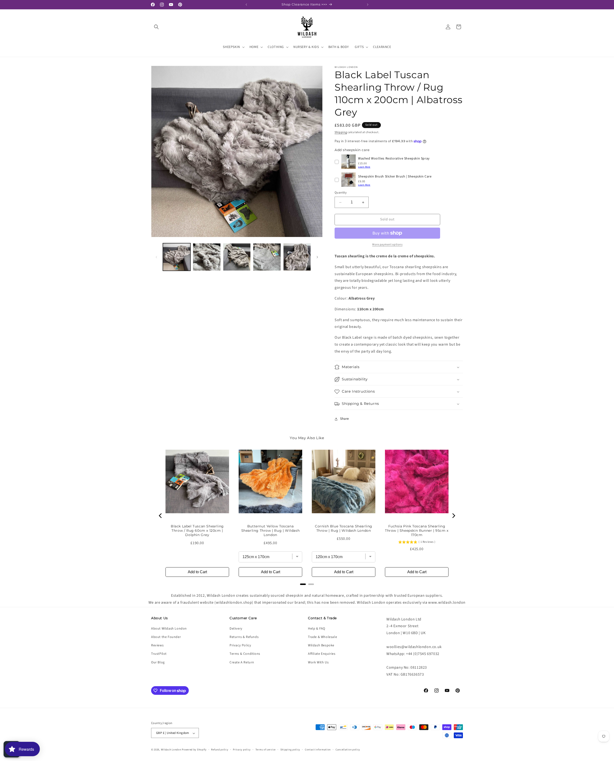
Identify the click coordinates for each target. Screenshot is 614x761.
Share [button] (344, 418)
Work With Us (318, 662)
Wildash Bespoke (321, 645)
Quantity (341, 193)
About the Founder (166, 637)
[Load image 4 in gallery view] (267, 257)
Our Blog (158, 662)
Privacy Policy (240, 645)
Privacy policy (242, 749)
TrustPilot (159, 654)
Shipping (341, 132)
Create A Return (242, 662)
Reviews (157, 645)
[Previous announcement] (246, 4)
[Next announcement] (367, 4)
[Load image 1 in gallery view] (176, 257)
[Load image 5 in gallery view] (297, 257)
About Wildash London (169, 628)
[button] (156, 27)
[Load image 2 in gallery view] (206, 257)
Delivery (236, 628)
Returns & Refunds (244, 637)
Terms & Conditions (245, 654)
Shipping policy (290, 749)
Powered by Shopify (194, 750)
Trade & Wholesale (322, 637)
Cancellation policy (348, 749)
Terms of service (265, 749)
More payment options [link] (387, 244)
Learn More (364, 167)
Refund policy (219, 749)
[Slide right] (317, 257)
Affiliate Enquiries (321, 654)
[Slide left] (156, 257)
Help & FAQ (316, 628)
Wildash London (171, 750)
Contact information (318, 749)
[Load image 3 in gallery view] (237, 257)
